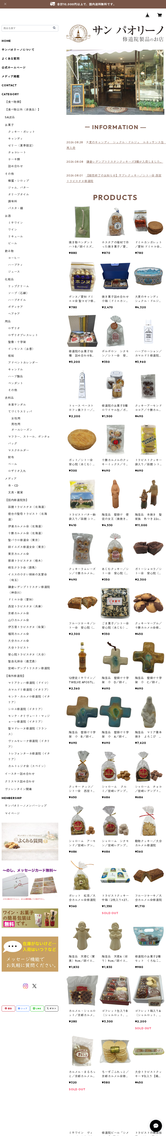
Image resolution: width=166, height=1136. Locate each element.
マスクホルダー (18, 450)
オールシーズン (21, 430)
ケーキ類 (14, 159)
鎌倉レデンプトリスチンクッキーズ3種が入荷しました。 (124, 162)
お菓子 (9, 125)
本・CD (13, 485)
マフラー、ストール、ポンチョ (29, 436)
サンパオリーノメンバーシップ (26, 806)
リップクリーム (18, 286)
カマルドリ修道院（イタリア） (29, 690)
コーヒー (14, 258)
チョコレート (17, 152)
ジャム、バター (18, 187)
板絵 (11, 356)
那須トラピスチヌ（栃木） (26, 561)
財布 (11, 457)
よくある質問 (11, 58)
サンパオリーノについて (18, 50)
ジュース (14, 271)
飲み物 (9, 251)
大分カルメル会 (18, 641)
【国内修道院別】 (17, 500)
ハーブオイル (17, 300)
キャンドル (15, 369)
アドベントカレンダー (23, 362)
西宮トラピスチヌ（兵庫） (26, 606)
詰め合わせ (15, 166)
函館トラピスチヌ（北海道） (27, 507)
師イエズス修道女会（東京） (27, 547)
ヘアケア (14, 314)
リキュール (15, 236)
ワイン (12, 229)
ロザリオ (14, 328)
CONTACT (9, 85)
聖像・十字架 (17, 342)
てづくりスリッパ (20, 411)
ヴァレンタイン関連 (18, 789)
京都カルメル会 (18, 613)
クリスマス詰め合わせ (20, 781)
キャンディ (15, 138)
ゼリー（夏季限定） (21, 145)
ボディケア (15, 307)
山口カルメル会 (18, 620)
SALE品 (10, 117)
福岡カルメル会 (18, 634)
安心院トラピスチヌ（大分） (27, 654)
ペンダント (15, 383)
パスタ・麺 (15, 208)
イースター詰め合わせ (20, 774)
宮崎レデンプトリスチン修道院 (29, 668)
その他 (9, 174)
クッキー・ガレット (21, 132)
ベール (12, 464)
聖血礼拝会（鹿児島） (23, 661)
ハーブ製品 (15, 376)
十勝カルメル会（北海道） (26, 533)
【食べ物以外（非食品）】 (23, 109)
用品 (8, 321)
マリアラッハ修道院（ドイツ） (29, 683)
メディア (11, 478)
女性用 (15, 418)
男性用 (15, 424)
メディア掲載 (11, 76)
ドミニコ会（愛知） (21, 599)
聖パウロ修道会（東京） (24, 540)
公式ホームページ (14, 67)
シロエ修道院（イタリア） (26, 709)
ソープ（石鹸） (18, 293)
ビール (12, 243)
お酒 (8, 216)
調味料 (12, 201)
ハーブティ (15, 265)
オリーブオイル (18, 194)
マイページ (12, 813)
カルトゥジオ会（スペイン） (27, 766)
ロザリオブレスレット (23, 335)
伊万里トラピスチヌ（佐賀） (27, 627)
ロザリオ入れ (17, 471)
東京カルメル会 (18, 554)
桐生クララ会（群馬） (23, 567)
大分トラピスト (18, 647)
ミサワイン (15, 223)
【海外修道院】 (15, 676)
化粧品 (9, 279)
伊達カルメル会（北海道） (26, 526)
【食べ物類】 (14, 102)
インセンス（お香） (21, 349)
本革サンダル (17, 404)
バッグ (12, 443)
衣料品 (9, 398)
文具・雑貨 (15, 492)
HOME (6, 41)
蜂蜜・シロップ (18, 181)
